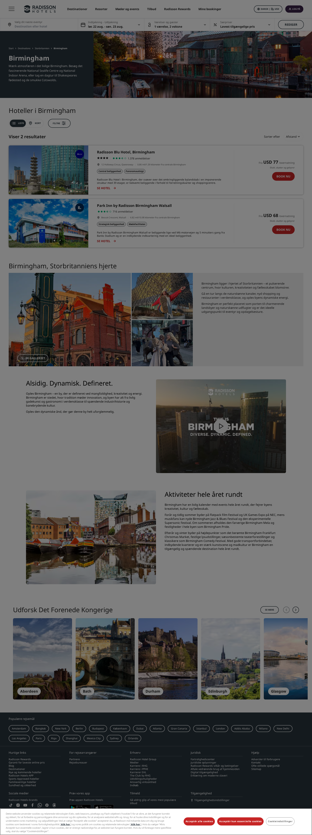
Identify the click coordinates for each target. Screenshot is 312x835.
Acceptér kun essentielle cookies (240, 821)
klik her (65, 824)
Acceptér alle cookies (199, 821)
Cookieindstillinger (280, 821)
